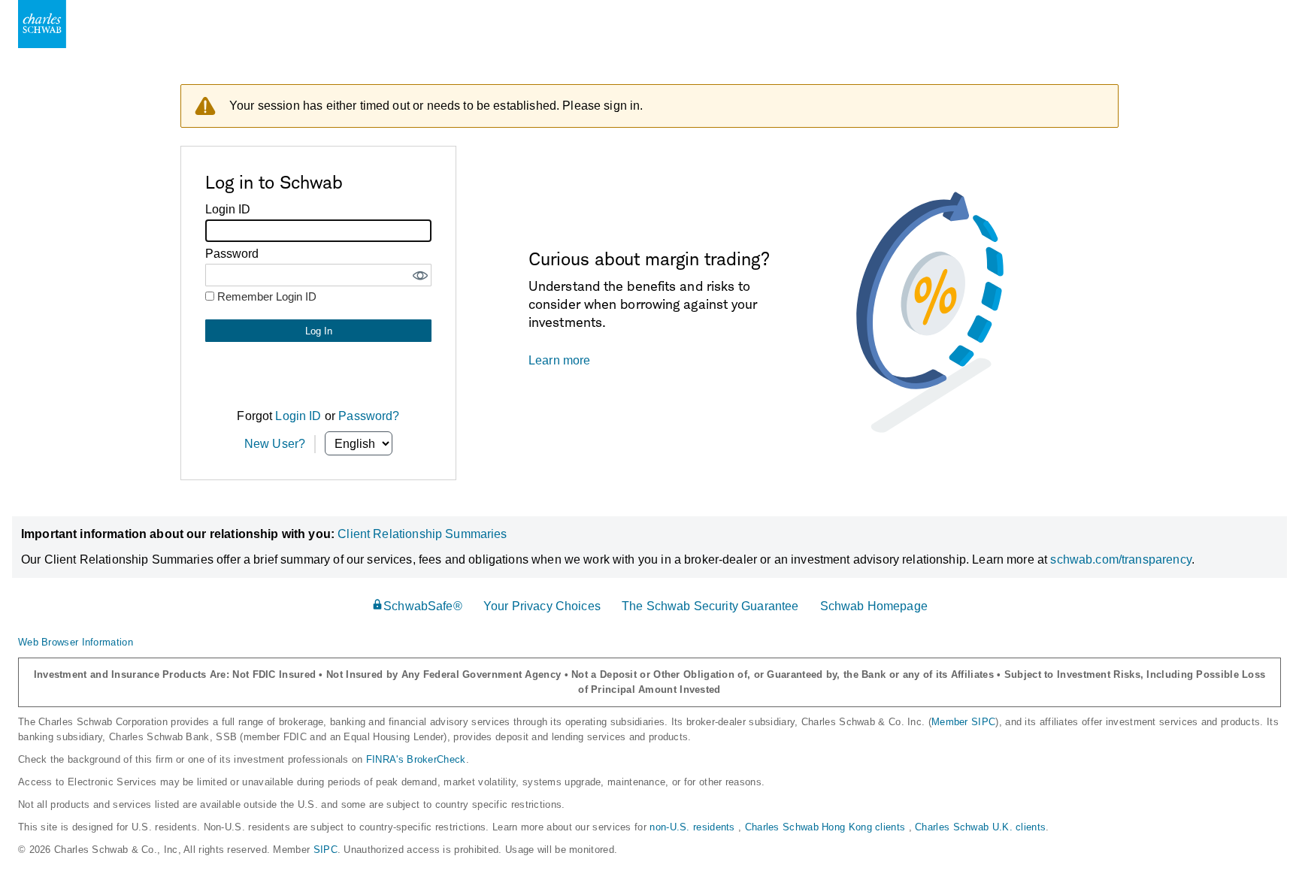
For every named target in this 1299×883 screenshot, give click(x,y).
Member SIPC (963, 721)
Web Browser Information (75, 642)
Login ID (298, 416)
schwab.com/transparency (1120, 559)
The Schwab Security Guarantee (710, 606)
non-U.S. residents (694, 827)
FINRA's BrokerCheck (416, 759)
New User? (274, 443)
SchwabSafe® (422, 606)
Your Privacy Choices (542, 606)
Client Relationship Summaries (422, 534)
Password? (368, 416)
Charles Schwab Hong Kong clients (827, 827)
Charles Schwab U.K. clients (980, 827)
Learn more (559, 360)
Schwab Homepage (874, 606)
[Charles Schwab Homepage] (42, 24)
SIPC (325, 849)
